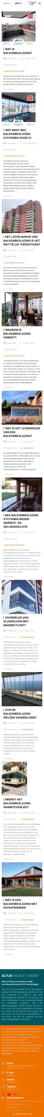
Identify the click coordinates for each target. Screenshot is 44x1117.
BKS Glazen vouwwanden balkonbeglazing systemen (24, 1101)
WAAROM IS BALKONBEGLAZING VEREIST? (17, 333)
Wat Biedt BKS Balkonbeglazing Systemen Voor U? (17, 133)
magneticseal (28, 448)
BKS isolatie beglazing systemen (17, 1104)
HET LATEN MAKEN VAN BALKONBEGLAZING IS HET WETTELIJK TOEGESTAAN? (21, 240)
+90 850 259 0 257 (23, 1114)
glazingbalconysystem (15, 71)
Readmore (9, 89)
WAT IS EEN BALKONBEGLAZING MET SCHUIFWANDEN (20, 903)
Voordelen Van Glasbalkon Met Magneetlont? (16, 621)
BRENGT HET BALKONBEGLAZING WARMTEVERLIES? (17, 803)
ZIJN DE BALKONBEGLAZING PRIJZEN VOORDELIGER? (20, 713)
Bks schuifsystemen (13, 1107)
